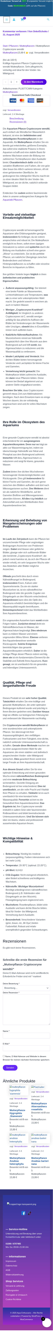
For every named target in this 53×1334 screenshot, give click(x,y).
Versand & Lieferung (15, 1286)
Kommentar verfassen (14, 31)
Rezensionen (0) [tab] (18, 122)
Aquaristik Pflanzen (12, 200)
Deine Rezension (11, 992)
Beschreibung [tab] (17, 118)
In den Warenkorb (33, 82)
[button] (48, 19)
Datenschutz (11, 1265)
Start (5, 46)
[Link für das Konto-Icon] (15, 19)
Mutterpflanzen (27, 46)
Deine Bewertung (11, 983)
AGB (8, 1270)
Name (6, 1031)
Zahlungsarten (12, 1290)
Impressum (11, 1261)
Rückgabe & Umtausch (16, 1295)
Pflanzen (13, 46)
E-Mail (6, 1044)
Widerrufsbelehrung (15, 1274)
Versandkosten (14, 110)
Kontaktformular (13, 1237)
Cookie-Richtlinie (13, 1299)
